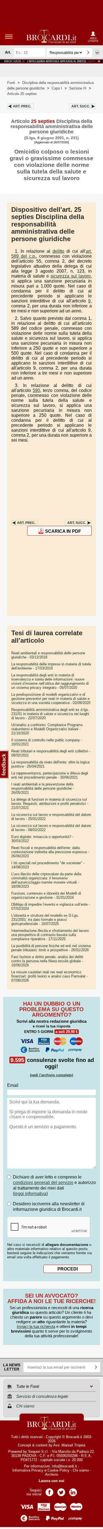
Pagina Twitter (61, 1490)
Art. (22, 106)
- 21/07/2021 (49, 803)
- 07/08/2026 (49, 976)
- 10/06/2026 (47, 961)
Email (12, 1085)
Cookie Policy (58, 1470)
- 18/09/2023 (46, 880)
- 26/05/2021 (42, 788)
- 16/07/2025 (45, 919)
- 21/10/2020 (47, 729)
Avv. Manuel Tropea (69, 1445)
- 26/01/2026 (51, 948)
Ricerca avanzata (97, 52)
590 (36, 390)
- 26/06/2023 (50, 852)
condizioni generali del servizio (43, 1182)
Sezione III (78, 88)
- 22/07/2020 (50, 714)
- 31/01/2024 (46, 895)
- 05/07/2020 (50, 681)
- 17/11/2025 (50, 935)
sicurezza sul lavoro (71, 276)
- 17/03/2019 (51, 666)
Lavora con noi (51, 1481)
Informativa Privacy (27, 1470)
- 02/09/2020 (50, 698)
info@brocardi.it (64, 1466)
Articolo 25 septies (22, 94)
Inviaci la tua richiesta (36, 1326)
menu (9, 36)
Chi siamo (81, 1470)
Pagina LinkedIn (73, 1490)
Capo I (57, 88)
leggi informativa (30, 1193)
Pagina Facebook (49, 1490)
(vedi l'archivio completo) (51, 1075)
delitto (58, 251)
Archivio (51, 1474)
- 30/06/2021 (49, 775)
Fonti (11, 83)
